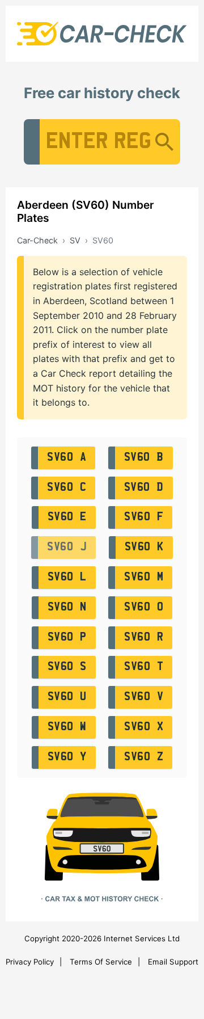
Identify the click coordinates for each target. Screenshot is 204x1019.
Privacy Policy (30, 961)
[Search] (164, 142)
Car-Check (37, 240)
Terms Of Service (101, 961)
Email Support (173, 961)
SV (75, 240)
